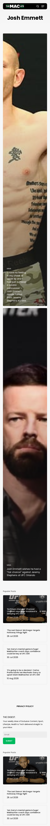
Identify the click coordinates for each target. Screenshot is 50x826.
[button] (42, 6)
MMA (9, 268)
